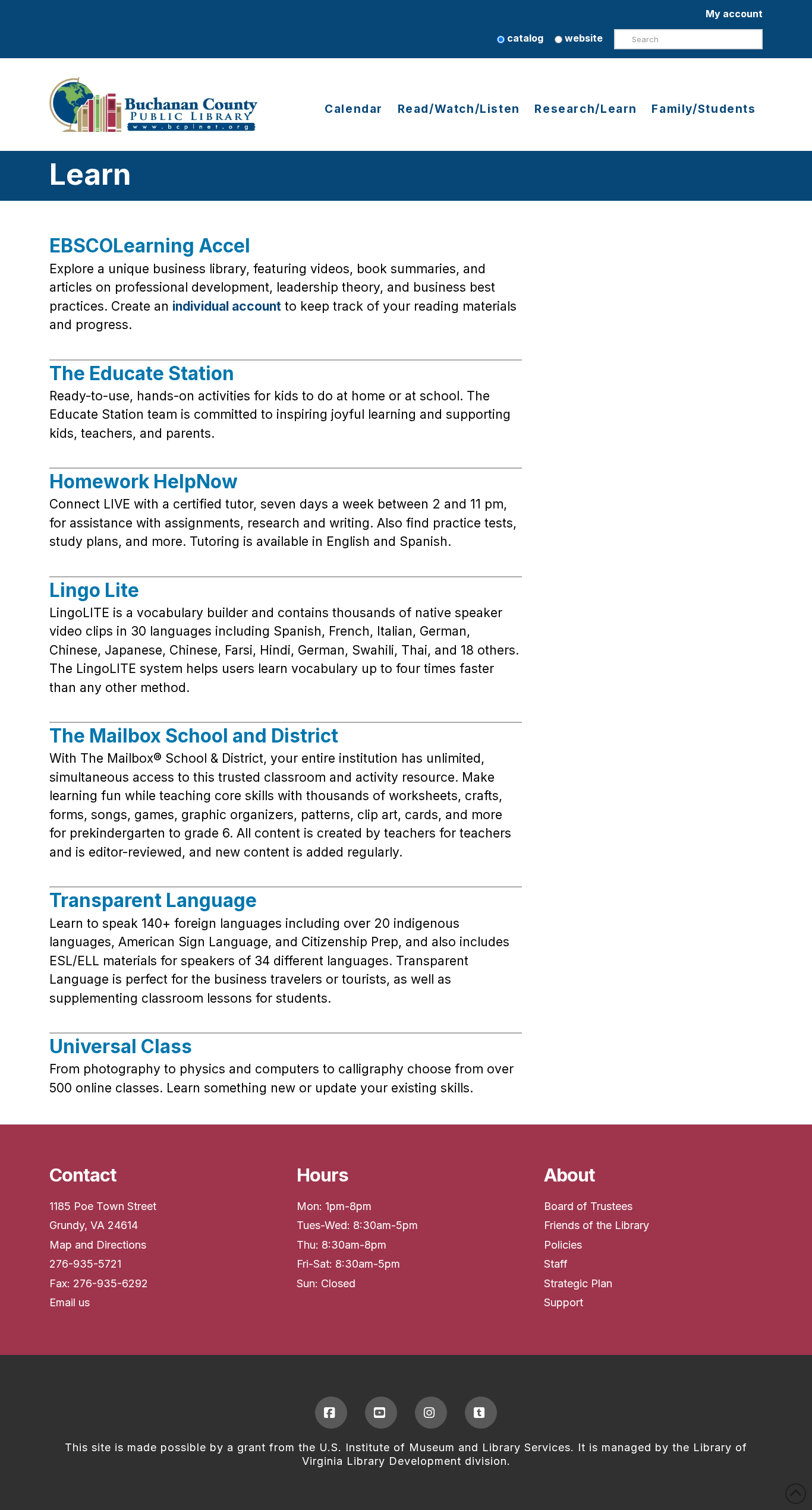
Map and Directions (97, 1245)
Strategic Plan (578, 1283)
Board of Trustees (588, 1206)
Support (563, 1302)
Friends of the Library (596, 1225)
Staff (556, 1264)
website (582, 38)
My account (734, 14)
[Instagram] (431, 1413)
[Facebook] (331, 1413)
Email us (69, 1302)
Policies (563, 1245)
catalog (524, 38)
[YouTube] (381, 1413)
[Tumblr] (481, 1413)
